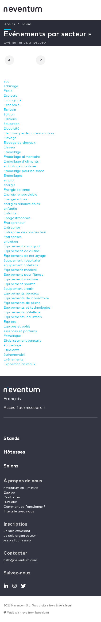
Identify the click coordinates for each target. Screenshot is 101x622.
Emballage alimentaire (22, 157)
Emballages (13, 175)
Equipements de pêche (22, 303)
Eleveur (9, 147)
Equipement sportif (19, 284)
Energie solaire (15, 199)
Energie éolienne (17, 190)
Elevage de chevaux (19, 142)
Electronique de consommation (29, 133)
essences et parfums (20, 331)
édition (9, 114)
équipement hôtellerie (21, 265)
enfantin (10, 208)
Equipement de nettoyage (25, 256)
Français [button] (12, 399)
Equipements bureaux (21, 293)
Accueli (9, 24)
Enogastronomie (17, 218)
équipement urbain (19, 289)
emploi (9, 180)
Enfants (10, 213)
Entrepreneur (14, 223)
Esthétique (12, 336)
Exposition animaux (19, 364)
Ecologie (10, 95)
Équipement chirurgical (22, 246)
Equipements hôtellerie (22, 312)
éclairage (11, 86)
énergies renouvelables (22, 204)
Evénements (13, 359)
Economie (11, 105)
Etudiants (11, 350)
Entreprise (12, 227)
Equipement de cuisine (22, 251)
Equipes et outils (17, 326)
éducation (11, 124)
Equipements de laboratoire (26, 298)
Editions (10, 119)
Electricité (11, 128)
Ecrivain (10, 109)
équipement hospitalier (22, 260)
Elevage (10, 138)
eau (6, 81)
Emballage (12, 152)
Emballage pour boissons (24, 171)
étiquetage (12, 345)
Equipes (10, 321)
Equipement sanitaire (21, 279)
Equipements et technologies (27, 307)
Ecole (8, 91)
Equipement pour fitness (23, 274)
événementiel (14, 354)
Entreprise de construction (25, 232)
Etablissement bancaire (23, 340)
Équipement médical (20, 270)
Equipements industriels (23, 317)
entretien (11, 241)
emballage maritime (20, 166)
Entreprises (13, 237)
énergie (9, 185)
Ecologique (13, 100)
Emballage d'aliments (21, 161)
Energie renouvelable (20, 194)
